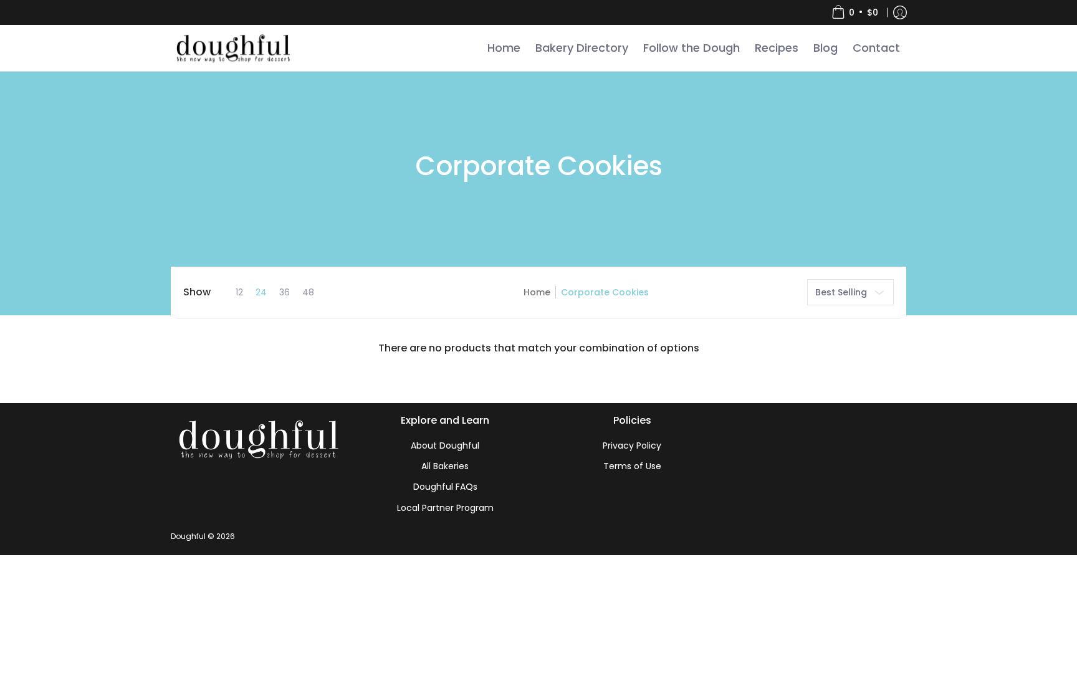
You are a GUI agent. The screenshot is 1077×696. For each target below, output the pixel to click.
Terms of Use (632, 466)
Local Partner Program (445, 508)
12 (239, 292)
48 (308, 292)
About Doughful (445, 445)
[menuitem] (855, 12)
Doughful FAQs (445, 486)
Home (537, 292)
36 (284, 292)
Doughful (188, 536)
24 (261, 292)
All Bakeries (445, 466)
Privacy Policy (632, 445)
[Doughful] (233, 48)
